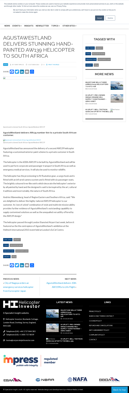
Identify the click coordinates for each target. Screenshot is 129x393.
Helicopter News (16, 245)
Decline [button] (110, 18)
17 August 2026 (53, 343)
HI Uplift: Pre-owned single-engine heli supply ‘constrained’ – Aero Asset (95, 98)
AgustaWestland (22, 251)
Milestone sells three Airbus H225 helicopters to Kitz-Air (96, 84)
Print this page (53, 64)
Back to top (119, 389)
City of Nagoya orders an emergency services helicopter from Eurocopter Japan (18, 287)
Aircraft (17, 239)
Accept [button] (99, 18)
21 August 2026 (67, 333)
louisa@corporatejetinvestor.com (20, 340)
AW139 (14, 256)
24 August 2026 (67, 318)
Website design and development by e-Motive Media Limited (60, 389)
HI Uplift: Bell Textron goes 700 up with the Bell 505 (99, 110)
